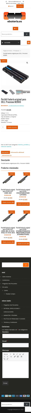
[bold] (13, 354)
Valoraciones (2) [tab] (6, 155)
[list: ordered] (4, 356)
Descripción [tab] (5, 152)
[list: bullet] (7, 356)
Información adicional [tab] (17, 152)
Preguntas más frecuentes (9, 283)
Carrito (6, 290)
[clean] (23, 354)
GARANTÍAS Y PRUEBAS (10, 315)
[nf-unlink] (17, 356)
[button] (28, 42)
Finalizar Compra (10, 294)
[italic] (17, 354)
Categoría (7, 42)
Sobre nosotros (6, 276)
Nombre (5, 332)
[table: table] (21, 356)
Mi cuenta (20, 6)
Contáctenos (5, 280)
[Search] (26, 34)
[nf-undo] (4, 359)
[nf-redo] (7, 359)
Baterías (20, 144)
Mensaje (6, 350)
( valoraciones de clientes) (16, 106)
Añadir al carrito (12, 127)
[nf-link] (14, 356)
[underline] (20, 354)
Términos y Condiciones (10, 322)
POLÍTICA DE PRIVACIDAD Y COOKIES (14, 319)
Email (5, 341)
